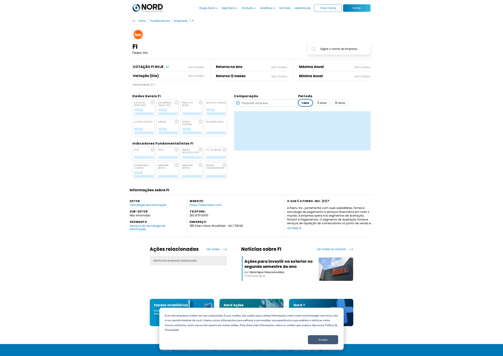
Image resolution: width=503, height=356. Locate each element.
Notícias (284, 8)
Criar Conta (328, 8)
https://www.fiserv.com (206, 205)
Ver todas (212, 249)
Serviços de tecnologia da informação (147, 227)
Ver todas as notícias (331, 249)
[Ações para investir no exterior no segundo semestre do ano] (336, 269)
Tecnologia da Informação (148, 205)
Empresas (180, 21)
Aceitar (323, 339)
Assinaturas (303, 8)
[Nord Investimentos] (147, 8)
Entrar (357, 8)
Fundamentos (160, 21)
